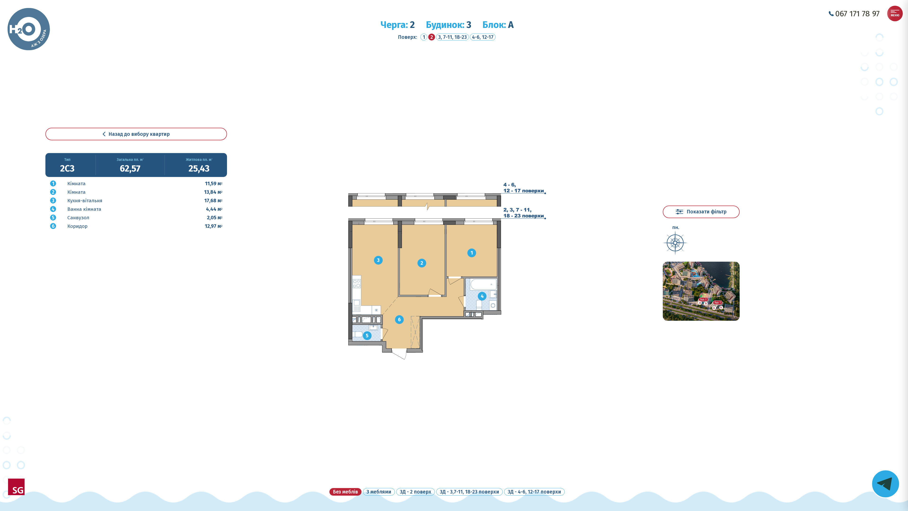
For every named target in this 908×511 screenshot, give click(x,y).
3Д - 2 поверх (415, 492)
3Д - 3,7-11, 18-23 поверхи (469, 492)
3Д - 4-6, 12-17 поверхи (534, 492)
